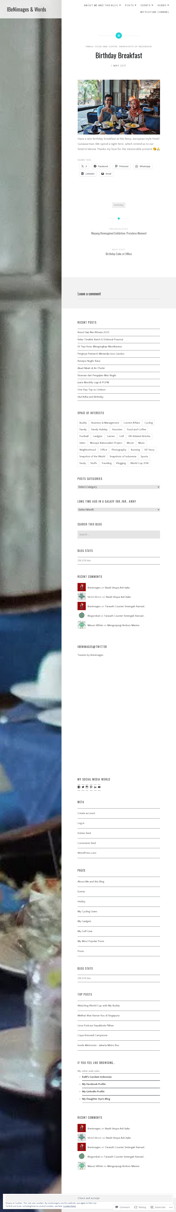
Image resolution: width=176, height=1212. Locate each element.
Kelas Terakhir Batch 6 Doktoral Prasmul (100, 339)
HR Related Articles (139, 436)
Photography (119, 449)
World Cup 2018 (139, 463)
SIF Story (149, 449)
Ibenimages (94, 587)
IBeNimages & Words (26, 9)
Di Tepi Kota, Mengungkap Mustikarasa (100, 346)
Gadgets (97, 436)
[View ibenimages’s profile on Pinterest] (91, 787)
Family (90, 46)
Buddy (83, 422)
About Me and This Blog (101, 5)
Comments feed (87, 843)
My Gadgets (84, 921)
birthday (119, 205)
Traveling (106, 463)
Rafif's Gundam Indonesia (97, 1076)
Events (146, 5)
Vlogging (121, 463)
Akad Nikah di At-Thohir (91, 368)
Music (141, 442)
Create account (86, 813)
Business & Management (105, 422)
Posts (129, 5)
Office (103, 449)
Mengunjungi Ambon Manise (123, 625)
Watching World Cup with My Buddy (99, 1005)
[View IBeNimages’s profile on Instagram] (87, 787)
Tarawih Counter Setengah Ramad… (125, 606)
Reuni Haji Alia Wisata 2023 (93, 332)
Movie (130, 442)
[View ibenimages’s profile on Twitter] (83, 787)
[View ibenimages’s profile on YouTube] (99, 787)
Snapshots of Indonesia (135, 46)
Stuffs (93, 463)
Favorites (117, 429)
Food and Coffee (106, 46)
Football (84, 436)
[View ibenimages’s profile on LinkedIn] (95, 787)
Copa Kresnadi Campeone (92, 1035)
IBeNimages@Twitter (92, 647)
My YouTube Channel (154, 12)
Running (135, 449)
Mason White (95, 625)
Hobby (162, 5)
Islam (82, 442)
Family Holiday (99, 429)
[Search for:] (119, 534)
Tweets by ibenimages (90, 655)
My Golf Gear (85, 931)
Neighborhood (87, 449)
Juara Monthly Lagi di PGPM (93, 382)
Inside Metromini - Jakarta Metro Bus (98, 1045)
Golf (121, 436)
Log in (81, 823)
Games (111, 436)
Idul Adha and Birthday (90, 396)
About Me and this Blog (91, 881)
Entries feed (84, 833)
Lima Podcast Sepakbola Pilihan (96, 1025)
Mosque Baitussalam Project (106, 442)
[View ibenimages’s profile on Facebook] (79, 787)
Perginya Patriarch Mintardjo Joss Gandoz (101, 353)
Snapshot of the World (92, 456)
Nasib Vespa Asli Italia (117, 587)
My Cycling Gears (87, 911)
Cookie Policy (69, 1206)
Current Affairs (132, 422)
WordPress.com (87, 852)
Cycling (149, 422)
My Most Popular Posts (91, 941)
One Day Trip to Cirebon (92, 389)
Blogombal (93, 615)
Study (82, 463)
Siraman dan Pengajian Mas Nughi (97, 375)
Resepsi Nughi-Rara (89, 361)
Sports (144, 456)
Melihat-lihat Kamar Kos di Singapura (98, 1015)
